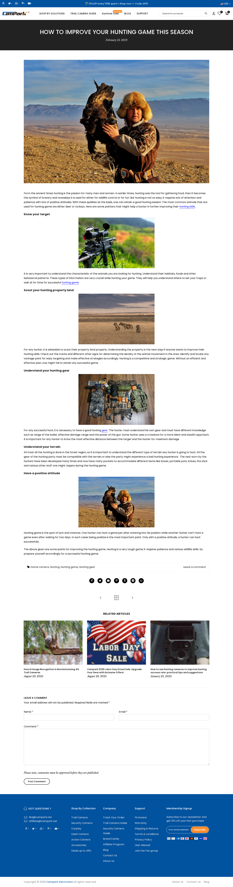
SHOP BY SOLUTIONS (52, 13)
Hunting (54, 567)
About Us (108, 861)
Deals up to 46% (81, 851)
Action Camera (80, 839)
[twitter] (100, 580)
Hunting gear (87, 567)
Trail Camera (79, 817)
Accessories (78, 845)
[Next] (206, 649)
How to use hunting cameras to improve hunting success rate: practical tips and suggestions (179, 671)
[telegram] (133, 580)
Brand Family (111, 839)
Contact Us (110, 855)
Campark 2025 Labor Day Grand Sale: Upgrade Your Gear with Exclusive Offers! (114, 671)
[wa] (141, 580)
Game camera (39, 567)
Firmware (141, 817)
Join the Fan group (146, 851)
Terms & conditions (147, 834)
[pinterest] (116, 580)
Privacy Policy (143, 839)
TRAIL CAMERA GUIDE (83, 13)
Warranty (141, 823)
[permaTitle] (108, 580)
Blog (105, 850)
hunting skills (187, 206)
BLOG (127, 13)
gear (105, 430)
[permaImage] (124, 580)
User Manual (142, 845)
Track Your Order (114, 817)
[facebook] (91, 580)
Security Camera (81, 823)
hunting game (70, 282)
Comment (31, 726)
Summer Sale (111, 13)
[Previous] (27, 649)
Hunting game (69, 567)
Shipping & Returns (146, 828)
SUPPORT (142, 13)
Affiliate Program (113, 844)
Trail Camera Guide (115, 823)
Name (28, 712)
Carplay (76, 828)
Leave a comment (194, 567)
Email (123, 712)
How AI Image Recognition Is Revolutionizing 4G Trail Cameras (51, 671)
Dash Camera (80, 834)
